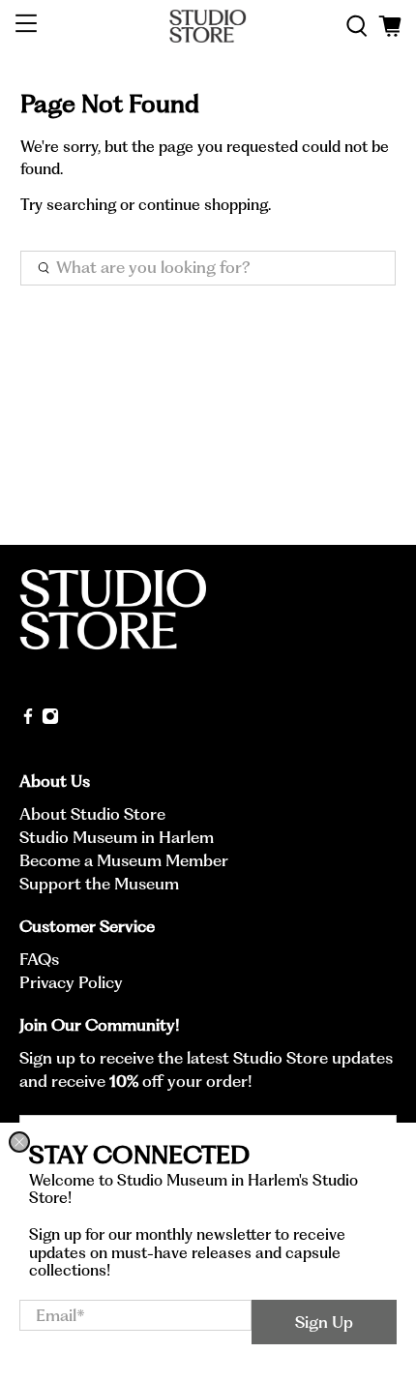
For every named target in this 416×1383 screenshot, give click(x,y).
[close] (19, 1142)
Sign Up (324, 1322)
